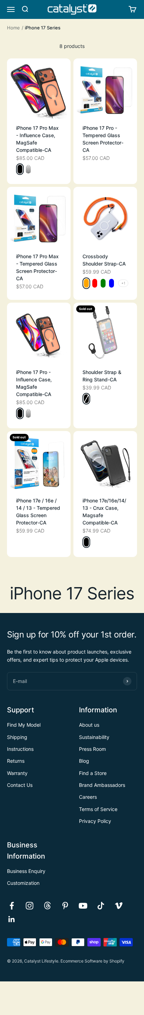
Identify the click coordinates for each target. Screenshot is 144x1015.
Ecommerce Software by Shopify (92, 961)
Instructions (20, 749)
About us (89, 725)
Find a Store (93, 773)
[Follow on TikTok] (101, 905)
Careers (88, 797)
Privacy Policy (95, 821)
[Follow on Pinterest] (65, 905)
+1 (123, 283)
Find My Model (24, 725)
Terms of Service (98, 809)
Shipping (17, 737)
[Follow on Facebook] (11, 905)
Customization (23, 883)
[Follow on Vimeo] (118, 905)
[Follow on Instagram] (29, 905)
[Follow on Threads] (47, 905)
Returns (15, 761)
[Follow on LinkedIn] (11, 919)
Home (13, 27)
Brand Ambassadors (102, 785)
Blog (84, 761)
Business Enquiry (26, 871)
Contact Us (20, 785)
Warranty (17, 773)
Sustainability (94, 737)
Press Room (92, 749)
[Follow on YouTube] (83, 905)
